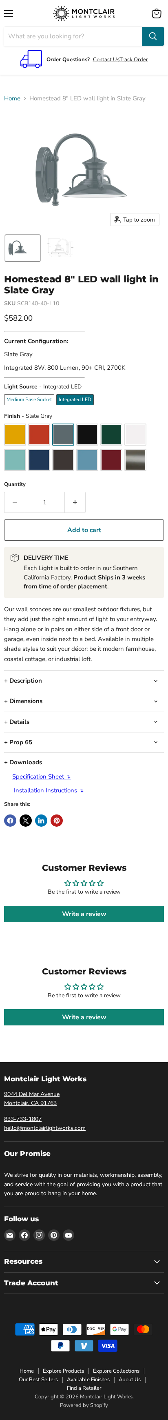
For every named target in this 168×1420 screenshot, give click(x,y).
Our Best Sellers (38, 1379)
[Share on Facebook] (10, 820)
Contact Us (106, 59)
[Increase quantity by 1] (75, 502)
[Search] (153, 36)
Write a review (84, 914)
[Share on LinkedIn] (41, 820)
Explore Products (63, 1371)
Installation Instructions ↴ (48, 790)
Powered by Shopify (84, 1405)
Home (12, 98)
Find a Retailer (84, 1388)
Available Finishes (88, 1379)
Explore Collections (116, 1371)
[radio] (29, 399)
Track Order (133, 59)
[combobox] (73, 36)
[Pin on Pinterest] (57, 820)
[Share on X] (26, 820)
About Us (130, 1379)
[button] (22, 248)
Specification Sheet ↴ (41, 776)
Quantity (15, 484)
